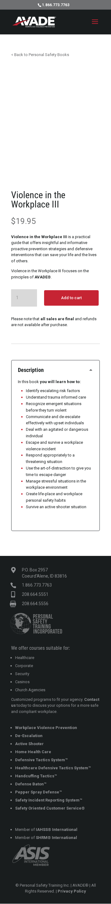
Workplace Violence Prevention (46, 727)
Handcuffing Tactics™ (36, 776)
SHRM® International (56, 837)
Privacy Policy (72, 891)
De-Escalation (29, 735)
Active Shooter (29, 743)
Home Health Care (33, 751)
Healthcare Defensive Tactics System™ (53, 768)
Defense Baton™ (30, 784)
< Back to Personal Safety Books (40, 54)
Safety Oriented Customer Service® (50, 808)
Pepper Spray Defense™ (38, 792)
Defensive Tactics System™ (41, 760)
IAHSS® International (56, 829)
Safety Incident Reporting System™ (48, 800)
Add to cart (71, 297)
